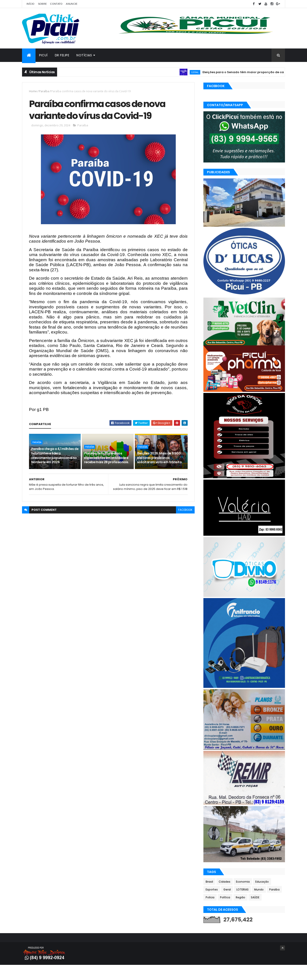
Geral (173, 72)
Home (33, 91)
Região (240, 897)
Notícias (84, 55)
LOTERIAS (242, 889)
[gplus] (278, 4)
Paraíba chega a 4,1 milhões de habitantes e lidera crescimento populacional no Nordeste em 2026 (54, 455)
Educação (262, 882)
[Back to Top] (282, 947)
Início (31, 3)
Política (225, 897)
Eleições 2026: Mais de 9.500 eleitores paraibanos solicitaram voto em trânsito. (159, 457)
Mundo (259, 889)
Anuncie (71, 3)
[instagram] (271, 4)
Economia (243, 882)
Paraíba (44, 91)
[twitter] (259, 4)
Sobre (42, 3)
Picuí (43, 55)
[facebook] (253, 4)
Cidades (224, 882)
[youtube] (265, 4)
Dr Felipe (62, 55)
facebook (185, 510)
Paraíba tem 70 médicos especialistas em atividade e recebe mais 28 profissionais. (106, 457)
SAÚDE (255, 897)
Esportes (212, 889)
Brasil (209, 882)
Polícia (210, 897)
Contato (56, 3)
